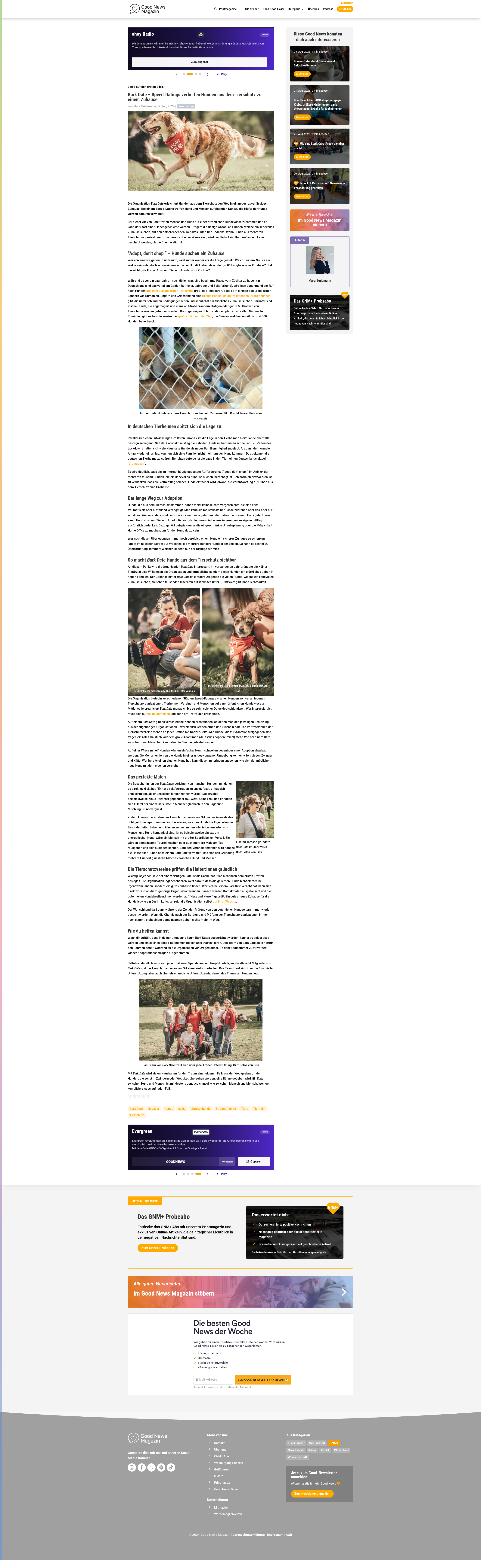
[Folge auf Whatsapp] (151, 1467)
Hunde (168, 1109)
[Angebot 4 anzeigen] (200, 74)
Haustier (153, 1109)
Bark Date (136, 1109)
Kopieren (227, 1161)
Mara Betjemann (144, 106)
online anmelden (158, 714)
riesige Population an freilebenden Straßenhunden (236, 296)
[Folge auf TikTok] (171, 1467)
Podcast (328, 9)
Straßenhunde (201, 1109)
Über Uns (313, 9)
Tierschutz (137, 1115)
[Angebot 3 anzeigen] (196, 74)
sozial (182, 1109)
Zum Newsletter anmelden (312, 1493)
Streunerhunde (226, 1109)
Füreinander (186, 106)
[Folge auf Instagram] (132, 1467)
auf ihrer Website (224, 901)
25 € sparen (253, 1161)
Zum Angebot (199, 62)
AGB (289, 1535)
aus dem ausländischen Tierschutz (169, 291)
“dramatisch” (136, 463)
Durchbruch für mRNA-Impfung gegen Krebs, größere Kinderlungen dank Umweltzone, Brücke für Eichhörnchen (318, 104)
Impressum (275, 1535)
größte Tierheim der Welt (195, 316)
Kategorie (294, 9)
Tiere (244, 1109)
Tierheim (259, 1109)
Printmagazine (228, 9)
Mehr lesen (302, 73)
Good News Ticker (273, 9)
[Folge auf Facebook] (142, 1467)
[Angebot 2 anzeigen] (190, 74)
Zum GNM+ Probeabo (157, 1248)
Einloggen (347, 3)
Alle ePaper (252, 9)
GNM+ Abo (345, 9)
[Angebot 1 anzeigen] (184, 74)
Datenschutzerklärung (248, 1535)
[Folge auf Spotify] (161, 1467)
